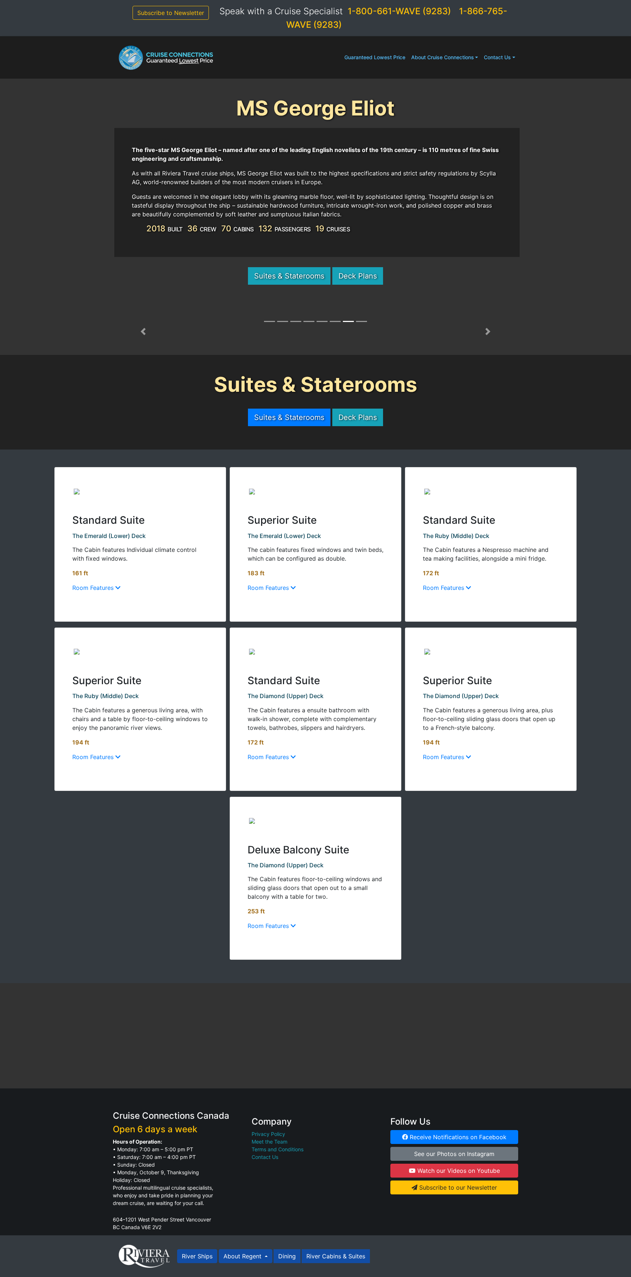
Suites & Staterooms (289, 276)
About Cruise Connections (442, 57)
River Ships (197, 1256)
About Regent (243, 1256)
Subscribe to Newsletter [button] (170, 12)
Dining (287, 1256)
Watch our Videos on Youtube (458, 1170)
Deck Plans (358, 276)
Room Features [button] (93, 587)
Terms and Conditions (277, 1149)
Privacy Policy (268, 1134)
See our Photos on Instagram (454, 1153)
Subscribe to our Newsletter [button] (457, 1187)
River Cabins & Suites (335, 1256)
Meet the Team (269, 1141)
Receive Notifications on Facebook (457, 1137)
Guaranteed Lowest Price (374, 57)
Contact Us (497, 57)
